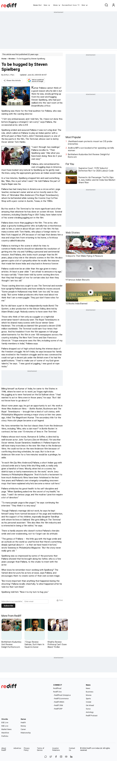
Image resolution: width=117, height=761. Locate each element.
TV (78, 5)
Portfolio (4, 736)
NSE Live (4, 726)
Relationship (26, 733)
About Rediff (3, 749)
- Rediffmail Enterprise (61, 695)
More (83, 5)
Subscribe (8, 606)
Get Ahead (90, 705)
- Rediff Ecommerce (60, 699)
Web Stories (73, 232)
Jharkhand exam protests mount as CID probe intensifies (90, 142)
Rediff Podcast (91, 716)
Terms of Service (40, 749)
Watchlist (5, 733)
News (45, 5)
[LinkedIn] (71, 756)
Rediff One (57, 692)
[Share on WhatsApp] (46, 756)
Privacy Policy (27, 749)
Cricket (88, 702)
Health (23, 723)
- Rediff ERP (57, 709)
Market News (6, 729)
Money (55, 5)
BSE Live (4, 723)
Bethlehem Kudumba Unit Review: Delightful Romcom (88, 155)
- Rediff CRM (58, 705)
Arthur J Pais (9, 75)
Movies (12, 59)
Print (61, 600)
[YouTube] (66, 756)
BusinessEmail (67, 5)
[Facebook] (56, 756)
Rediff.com (90, 748)
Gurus (75, 5)
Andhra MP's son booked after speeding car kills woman (91, 149)
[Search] (106, 5)
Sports (88, 699)
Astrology (90, 712)
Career (23, 729)
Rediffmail (57, 688)
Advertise (17, 748)
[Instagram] (61, 756)
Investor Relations (56, 749)
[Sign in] (113, 5)
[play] (90, 245)
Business (89, 692)
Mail (40, 5)
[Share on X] (51, 756)
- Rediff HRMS (58, 702)
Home (35, 5)
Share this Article (13, 81)
